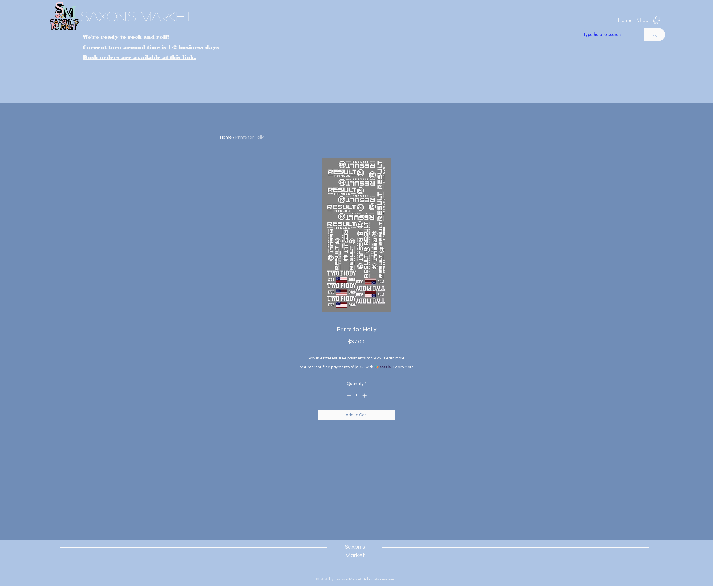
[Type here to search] (654, 34)
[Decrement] (348, 395)
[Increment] (365, 395)
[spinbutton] (356, 395)
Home (226, 137)
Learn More (404, 358)
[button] (642, 20)
